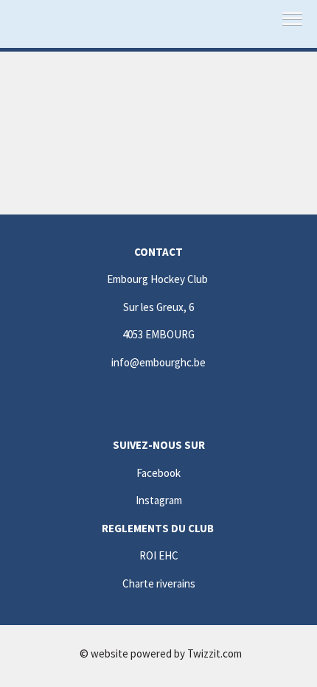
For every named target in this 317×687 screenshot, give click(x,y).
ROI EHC (158, 555)
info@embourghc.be (158, 362)
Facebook (158, 473)
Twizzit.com (214, 653)
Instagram (159, 500)
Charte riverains (158, 583)
